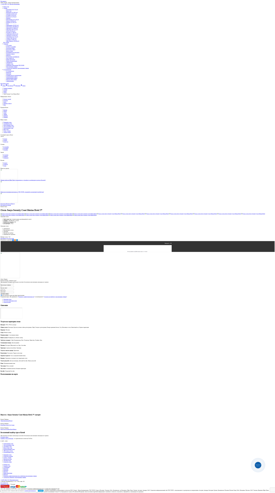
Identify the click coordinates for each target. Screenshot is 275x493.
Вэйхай (5, 110)
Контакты (8, 74)
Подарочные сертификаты (12, 56)
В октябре (5, 148)
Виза (4, 105)
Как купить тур (10, 58)
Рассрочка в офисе (10, 49)
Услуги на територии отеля (10, 300)
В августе (5, 141)
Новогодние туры (7, 448)
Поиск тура (6, 6)
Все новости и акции (6, 205)
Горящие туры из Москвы (7, 438)
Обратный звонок (14, 480)
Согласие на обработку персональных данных (17, 68)
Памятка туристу (7, 103)
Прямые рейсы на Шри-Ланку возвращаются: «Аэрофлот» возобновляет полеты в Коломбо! (23, 180)
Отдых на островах (8, 456)
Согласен (40, 490)
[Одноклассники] (15, 240)
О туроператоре (7, 69)
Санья (4, 113)
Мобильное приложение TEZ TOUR (15, 65)
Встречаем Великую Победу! (8, 203)
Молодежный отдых (8, 125)
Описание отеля (7, 299)
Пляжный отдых (7, 122)
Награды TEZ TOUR (11, 79)
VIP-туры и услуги (8, 450)
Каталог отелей (7, 99)
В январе (5, 156)
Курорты (5, 100)
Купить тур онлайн (11, 46)
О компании (6, 467)
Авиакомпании (10, 81)
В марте (5, 163)
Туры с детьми (7, 131)
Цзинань (5, 117)
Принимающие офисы (11, 78)
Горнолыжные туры (8, 128)
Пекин (5, 111)
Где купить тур (4, 482)
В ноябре (5, 149)
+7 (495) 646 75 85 (5, 4)
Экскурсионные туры (8, 126)
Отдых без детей (7, 462)
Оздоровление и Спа (8, 452)
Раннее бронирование (11, 61)
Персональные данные (11, 66)
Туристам (5, 44)
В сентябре (6, 147)
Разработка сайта (5, 484)
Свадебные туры (7, 446)
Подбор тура (6, 464)
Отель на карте (7, 302)
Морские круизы (7, 459)
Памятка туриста (10, 54)
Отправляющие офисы (11, 76)
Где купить (9, 45)
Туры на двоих (7, 132)
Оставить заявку (5, 437)
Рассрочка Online (10, 48)
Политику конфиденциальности (26, 296)
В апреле (5, 164)
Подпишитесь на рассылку (12, 52)
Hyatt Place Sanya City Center (7, 425)
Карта (4, 102)
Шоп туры (6, 129)
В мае (4, 165)
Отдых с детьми (7, 457)
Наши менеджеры (10, 59)
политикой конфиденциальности (30, 490)
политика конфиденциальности (35, 488)
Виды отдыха (9, 51)
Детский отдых (7, 460)
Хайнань (5, 115)
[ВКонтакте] (13, 240)
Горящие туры (9, 64)
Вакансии (8, 72)
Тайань (5, 114)
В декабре (5, 155)
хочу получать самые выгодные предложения (13, 295)
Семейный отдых (7, 123)
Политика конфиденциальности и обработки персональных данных (20, 476)
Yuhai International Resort (6, 420)
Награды (5, 471)
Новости (8, 55)
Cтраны (5, 8)
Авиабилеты (9, 62)
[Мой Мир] (17, 240)
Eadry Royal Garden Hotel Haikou (8, 429)
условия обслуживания (50, 488)
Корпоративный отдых (9, 449)
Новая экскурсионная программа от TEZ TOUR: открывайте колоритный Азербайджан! (22, 192)
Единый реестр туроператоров (13, 75)
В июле (5, 140)
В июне (5, 139)
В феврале (5, 157)
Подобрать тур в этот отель (7, 238)
